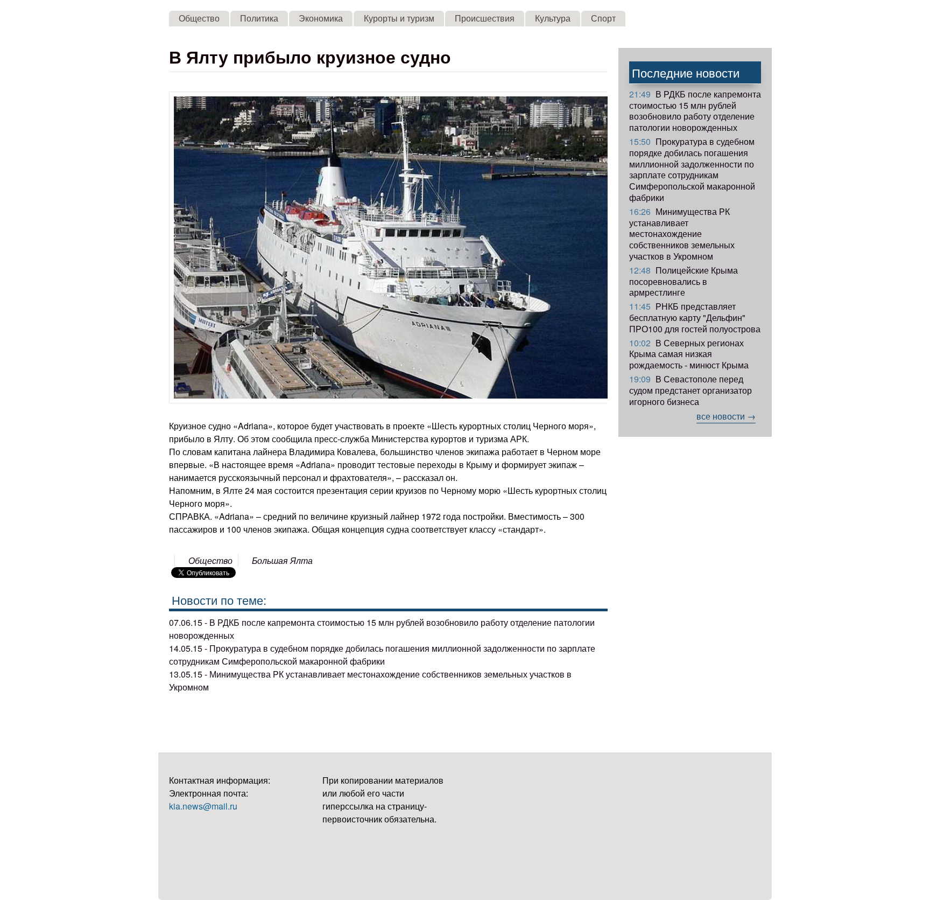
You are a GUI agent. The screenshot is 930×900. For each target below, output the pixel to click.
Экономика (321, 18)
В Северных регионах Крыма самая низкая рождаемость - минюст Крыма (689, 354)
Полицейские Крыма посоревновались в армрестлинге (683, 281)
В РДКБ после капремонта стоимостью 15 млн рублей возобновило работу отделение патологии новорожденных (695, 111)
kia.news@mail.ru (203, 806)
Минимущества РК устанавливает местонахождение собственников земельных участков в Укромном (682, 233)
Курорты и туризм (399, 18)
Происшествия (485, 18)
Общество (199, 18)
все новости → (726, 416)
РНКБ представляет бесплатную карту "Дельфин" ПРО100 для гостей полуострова (694, 317)
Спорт (603, 18)
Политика (259, 18)
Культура (552, 18)
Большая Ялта (282, 560)
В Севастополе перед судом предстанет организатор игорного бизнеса (690, 390)
